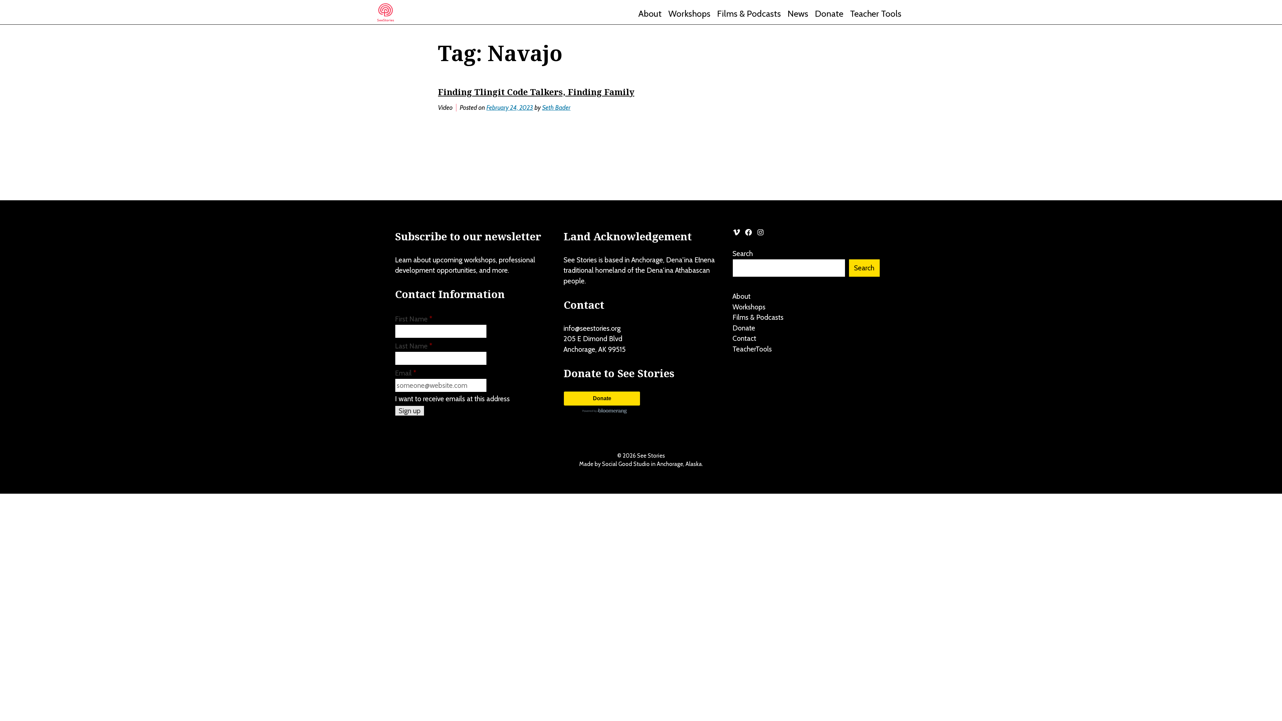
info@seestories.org (592, 328)
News (798, 13)
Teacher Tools (875, 13)
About (650, 13)
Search (742, 253)
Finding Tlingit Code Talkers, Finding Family (536, 91)
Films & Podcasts (749, 13)
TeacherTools (752, 349)
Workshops (689, 13)
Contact (744, 338)
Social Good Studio (626, 464)
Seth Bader (556, 107)
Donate (829, 13)
